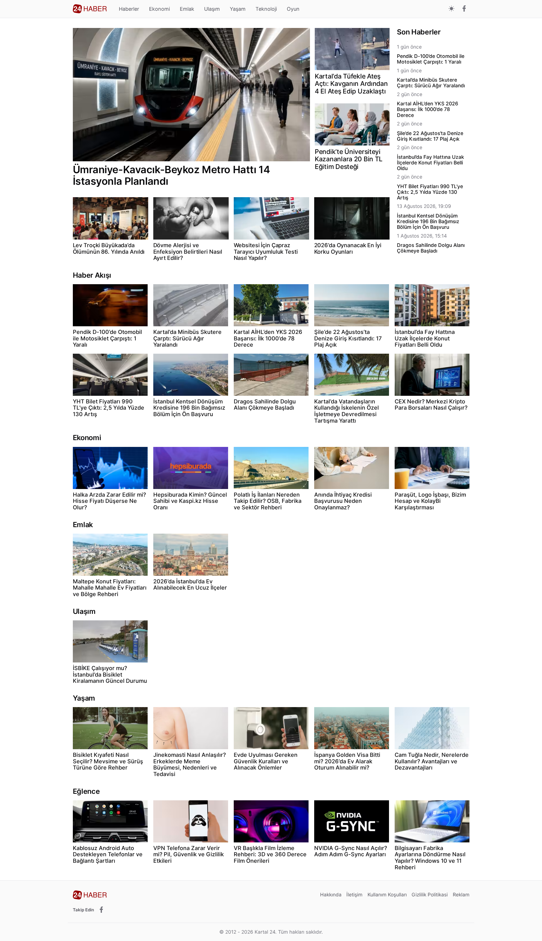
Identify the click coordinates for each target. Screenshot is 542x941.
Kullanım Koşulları (387, 894)
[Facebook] (464, 9)
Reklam (461, 894)
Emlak (187, 9)
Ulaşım (212, 9)
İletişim (354, 894)
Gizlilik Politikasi (430, 894)
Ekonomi (159, 9)
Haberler (129, 9)
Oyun (293, 9)
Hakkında (331, 894)
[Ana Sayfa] (90, 8)
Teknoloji (266, 9)
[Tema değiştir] (451, 8)
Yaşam (238, 9)
